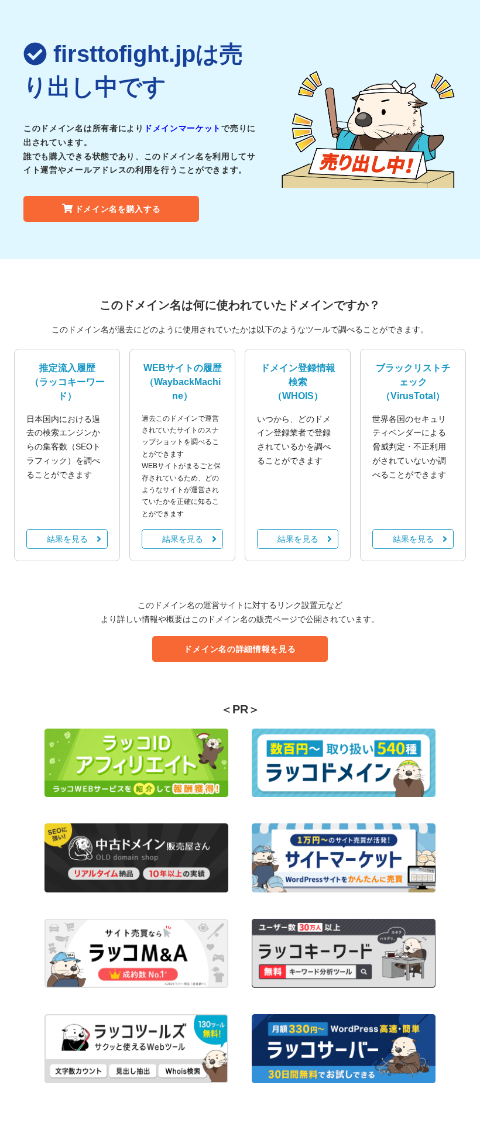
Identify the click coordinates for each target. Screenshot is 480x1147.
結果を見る (67, 539)
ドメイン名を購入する (118, 209)
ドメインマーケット (182, 128)
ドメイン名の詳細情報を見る (240, 649)
